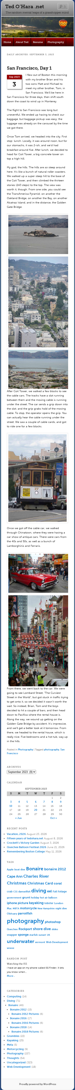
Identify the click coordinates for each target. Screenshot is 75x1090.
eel (49, 891)
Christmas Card (40, 883)
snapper (12, 934)
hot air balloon (48, 897)
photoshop (53, 922)
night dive (61, 908)
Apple (10, 869)
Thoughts (13, 1058)
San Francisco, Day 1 (29, 68)
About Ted (22, 42)
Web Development (57, 942)
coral (58, 883)
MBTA (16, 908)
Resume (38, 42)
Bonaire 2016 (18, 1018)
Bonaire (34, 869)
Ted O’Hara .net (24, 7)
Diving (11, 1000)
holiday (35, 897)
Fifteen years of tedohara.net (25, 838)
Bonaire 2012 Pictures (25, 1013)
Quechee (12, 929)
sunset (42, 934)
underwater (20, 941)
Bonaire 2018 (18, 1027)
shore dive (42, 929)
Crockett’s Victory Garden (23, 842)
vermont (40, 942)
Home (7, 42)
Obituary (12, 913)
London (58, 903)
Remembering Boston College (26, 851)
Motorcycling (15, 1049)
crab (9, 891)
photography (51, 749)
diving (38, 891)
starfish (33, 934)
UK (48, 935)
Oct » (53, 818)
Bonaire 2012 (18, 1009)
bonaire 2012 (55, 869)
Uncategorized (16, 1062)
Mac (9, 908)
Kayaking (12, 1040)
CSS (15, 891)
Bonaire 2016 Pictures (25, 1022)
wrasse (10, 948)
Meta (10, 1044)
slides (55, 929)
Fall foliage (60, 891)
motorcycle (28, 908)
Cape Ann (14, 876)
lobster (48, 903)
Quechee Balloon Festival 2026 (26, 847)
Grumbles (13, 1036)
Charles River (36, 876)
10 (10, 806)
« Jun (18, 818)
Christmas (16, 883)
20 (35, 809)
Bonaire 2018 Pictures (25, 1031)
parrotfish (25, 913)
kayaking (36, 903)
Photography (56, 42)
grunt (26, 897)
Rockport (25, 929)
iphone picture (17, 903)
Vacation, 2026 (16, 834)
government (14, 897)
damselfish (24, 891)
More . (11, 975)
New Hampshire (46, 908)
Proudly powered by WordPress (37, 1084)
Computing (14, 996)
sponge (23, 935)
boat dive (19, 869)
